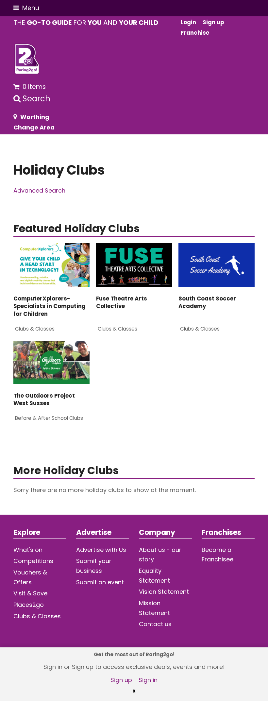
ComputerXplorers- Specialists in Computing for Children (49, 306)
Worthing (34, 117)
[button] (26, 8)
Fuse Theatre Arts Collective (121, 302)
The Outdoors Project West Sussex (44, 399)
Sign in (148, 680)
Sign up (121, 680)
